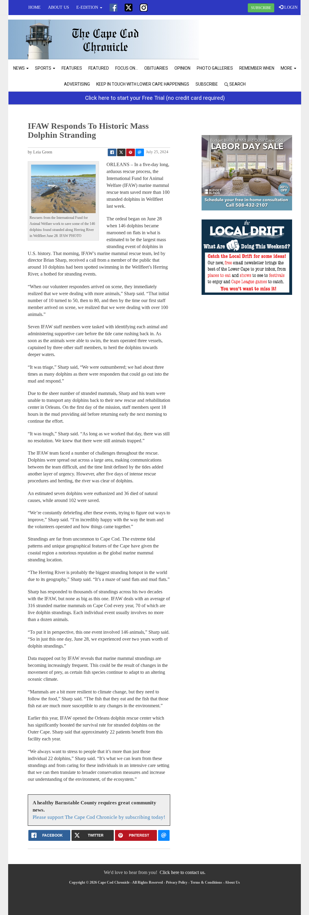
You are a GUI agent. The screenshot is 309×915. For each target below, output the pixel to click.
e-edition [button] (87, 7)
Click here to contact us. (182, 872)
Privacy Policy (176, 882)
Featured (98, 68)
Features (72, 68)
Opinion (182, 68)
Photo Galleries (215, 68)
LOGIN (290, 7)
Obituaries (156, 68)
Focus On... (126, 68)
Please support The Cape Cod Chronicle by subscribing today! (99, 817)
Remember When (256, 68)
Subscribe (207, 84)
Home (34, 7)
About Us (58, 7)
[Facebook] (113, 7)
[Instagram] (143, 7)
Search (237, 84)
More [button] (287, 68)
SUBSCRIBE (261, 8)
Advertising (77, 84)
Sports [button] (43, 68)
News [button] (19, 68)
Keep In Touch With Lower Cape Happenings (142, 84)
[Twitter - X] (128, 7)
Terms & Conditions (206, 882)
